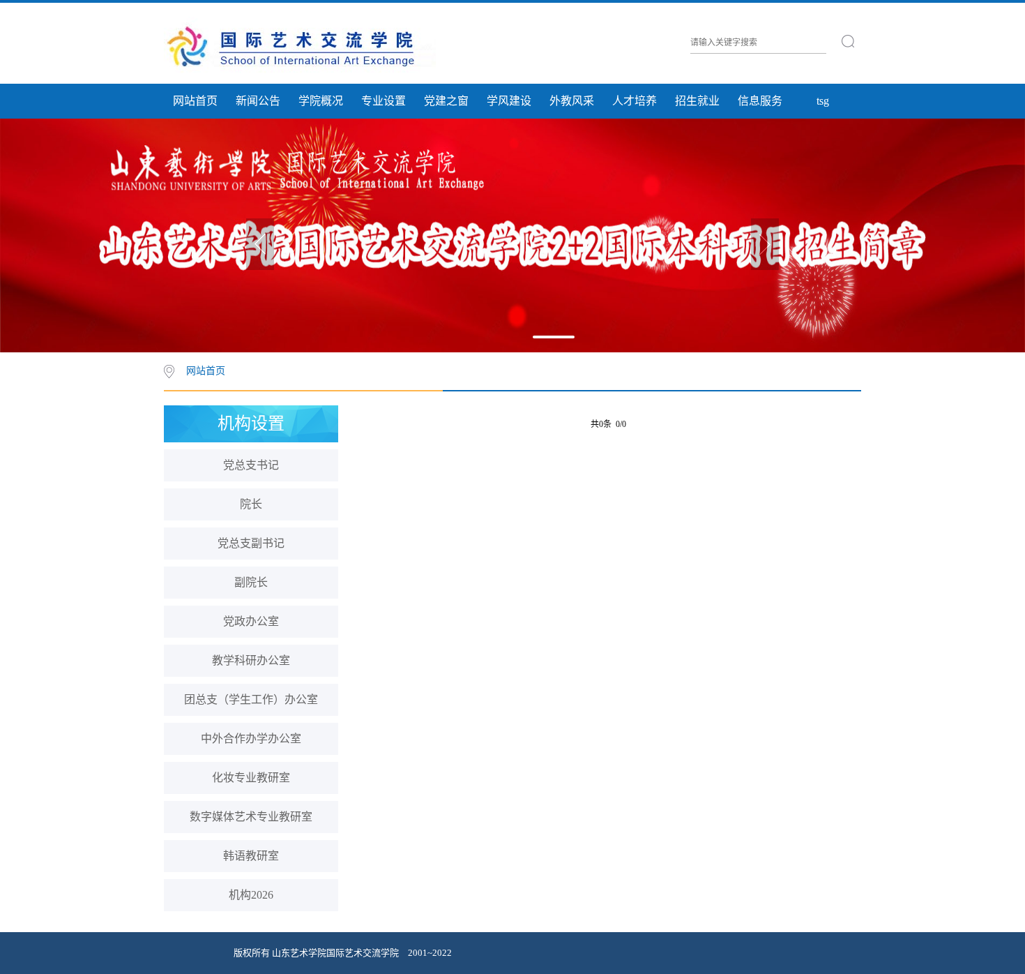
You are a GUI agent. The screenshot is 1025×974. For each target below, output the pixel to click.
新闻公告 (258, 101)
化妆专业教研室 (251, 778)
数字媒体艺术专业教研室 (251, 817)
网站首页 (195, 101)
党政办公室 (251, 621)
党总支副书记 (251, 543)
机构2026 (251, 895)
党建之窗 (446, 101)
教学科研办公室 (251, 660)
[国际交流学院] (300, 45)
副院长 (251, 582)
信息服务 (760, 101)
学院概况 (320, 101)
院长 (251, 504)
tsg (823, 101)
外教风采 (571, 101)
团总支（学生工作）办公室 (251, 699)
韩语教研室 (251, 856)
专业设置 (383, 101)
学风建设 (509, 101)
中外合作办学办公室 (251, 738)
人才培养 (634, 101)
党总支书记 (251, 465)
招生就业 (697, 101)
